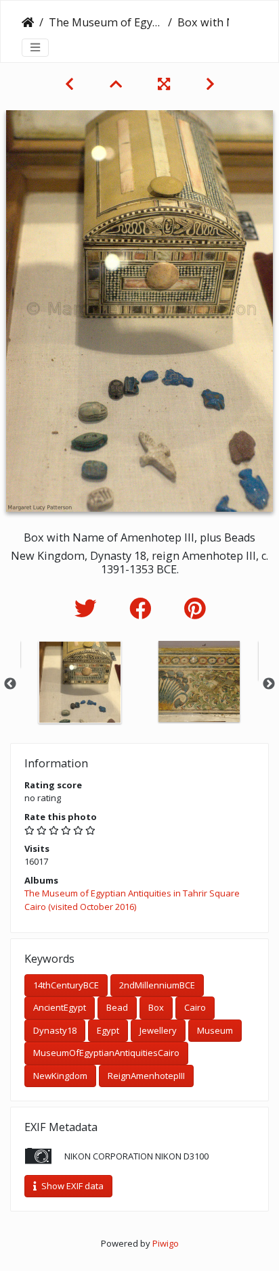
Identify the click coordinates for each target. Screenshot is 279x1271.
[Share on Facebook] (143, 608)
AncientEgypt (59, 1007)
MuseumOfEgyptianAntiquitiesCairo (106, 1053)
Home (28, 22)
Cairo (195, 1007)
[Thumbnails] (117, 83)
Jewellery (158, 1030)
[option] (80, 682)
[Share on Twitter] (88, 608)
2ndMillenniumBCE (157, 985)
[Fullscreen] (166, 83)
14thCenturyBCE (66, 985)
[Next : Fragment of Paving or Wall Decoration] (210, 83)
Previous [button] (10, 684)
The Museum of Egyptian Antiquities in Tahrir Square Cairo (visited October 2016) (106, 22)
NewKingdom (60, 1076)
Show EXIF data (71, 1186)
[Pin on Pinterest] (195, 608)
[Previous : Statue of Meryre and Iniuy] (71, 83)
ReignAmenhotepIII (146, 1076)
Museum (215, 1030)
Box (156, 1007)
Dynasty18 (55, 1030)
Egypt (108, 1030)
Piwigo (165, 1243)
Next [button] (269, 684)
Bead (117, 1007)
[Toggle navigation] (35, 47)
